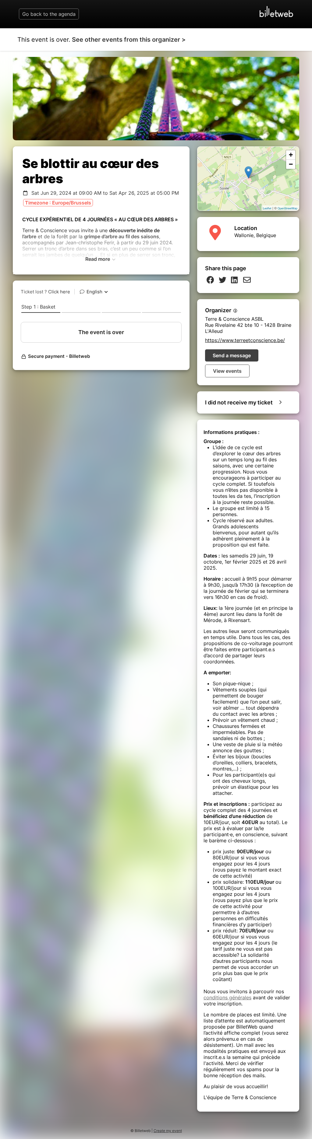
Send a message (232, 355)
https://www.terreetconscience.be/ (245, 340)
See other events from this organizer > (129, 39)
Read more (98, 259)
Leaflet (267, 208)
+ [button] (291, 155)
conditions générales (227, 997)
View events (227, 371)
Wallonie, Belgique (255, 235)
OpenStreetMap (287, 208)
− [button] (291, 164)
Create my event (168, 1130)
